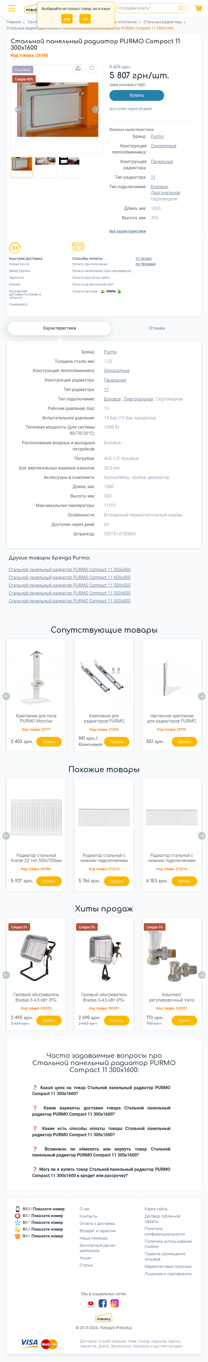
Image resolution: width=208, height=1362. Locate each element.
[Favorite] (91, 68)
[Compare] (78, 68)
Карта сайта (156, 1209)
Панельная (162, 161)
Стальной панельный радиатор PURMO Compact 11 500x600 (70, 593)
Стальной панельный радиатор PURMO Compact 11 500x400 (70, 569)
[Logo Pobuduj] (35, 8)
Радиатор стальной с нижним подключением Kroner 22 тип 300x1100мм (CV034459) (104, 858)
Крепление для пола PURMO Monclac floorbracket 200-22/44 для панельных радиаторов (36, 718)
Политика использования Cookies (168, 1244)
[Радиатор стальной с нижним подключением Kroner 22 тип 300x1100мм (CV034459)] (104, 816)
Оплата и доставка (97, 1223)
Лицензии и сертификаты (168, 1273)
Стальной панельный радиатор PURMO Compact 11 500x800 (70, 601)
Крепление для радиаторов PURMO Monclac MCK (104, 718)
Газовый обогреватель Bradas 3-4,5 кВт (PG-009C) (36, 997)
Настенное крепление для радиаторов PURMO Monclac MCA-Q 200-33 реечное (171, 718)
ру (85, 19)
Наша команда (94, 1238)
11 (153, 177)
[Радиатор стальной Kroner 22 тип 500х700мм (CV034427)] (36, 816)
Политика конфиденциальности (165, 1231)
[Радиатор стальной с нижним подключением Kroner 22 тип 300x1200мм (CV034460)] (171, 816)
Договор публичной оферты (162, 1219)
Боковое (159, 186)
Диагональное (165, 192)
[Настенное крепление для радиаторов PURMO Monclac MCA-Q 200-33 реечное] (171, 676)
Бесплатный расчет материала (98, 1248)
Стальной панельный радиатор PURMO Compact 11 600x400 (70, 577)
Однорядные (163, 145)
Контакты (89, 1216)
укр (67, 19)
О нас (85, 1209)
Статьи (86, 1265)
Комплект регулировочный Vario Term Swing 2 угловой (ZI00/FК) (171, 997)
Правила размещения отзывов (165, 1256)
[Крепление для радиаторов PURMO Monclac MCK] (104, 676)
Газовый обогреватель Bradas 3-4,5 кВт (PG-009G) (104, 997)
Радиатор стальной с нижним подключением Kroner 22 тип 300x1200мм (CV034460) (172, 858)
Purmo (157, 136)
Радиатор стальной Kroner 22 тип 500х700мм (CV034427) (36, 858)
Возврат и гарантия (98, 1230)
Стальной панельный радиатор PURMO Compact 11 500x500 (70, 585)
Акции (85, 1257)
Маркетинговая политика (168, 1266)
